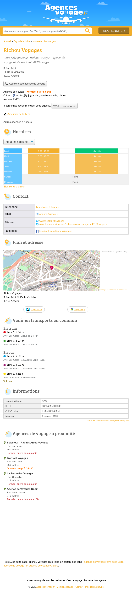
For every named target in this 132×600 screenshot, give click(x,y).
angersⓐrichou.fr (48, 214)
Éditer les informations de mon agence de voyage (108, 420)
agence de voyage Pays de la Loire (103, 561)
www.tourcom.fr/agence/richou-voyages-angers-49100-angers (73, 224)
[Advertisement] (100, 70)
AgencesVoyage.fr (66, 14)
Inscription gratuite (94, 587)
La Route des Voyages (20, 473)
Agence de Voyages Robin (22, 488)
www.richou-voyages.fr (51, 221)
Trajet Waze (36, 309)
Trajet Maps (79, 309)
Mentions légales (65, 587)
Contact (79, 587)
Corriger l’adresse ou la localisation (114, 290)
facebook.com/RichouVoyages (55, 231)
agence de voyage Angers (43, 565)
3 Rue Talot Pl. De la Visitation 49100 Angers (13, 72)
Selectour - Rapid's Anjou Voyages (27, 442)
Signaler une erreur (14, 186)
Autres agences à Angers (17, 121)
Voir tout (8, 381)
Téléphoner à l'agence (48, 207)
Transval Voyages (17, 458)
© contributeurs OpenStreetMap (115, 252)
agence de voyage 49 (15, 565)
